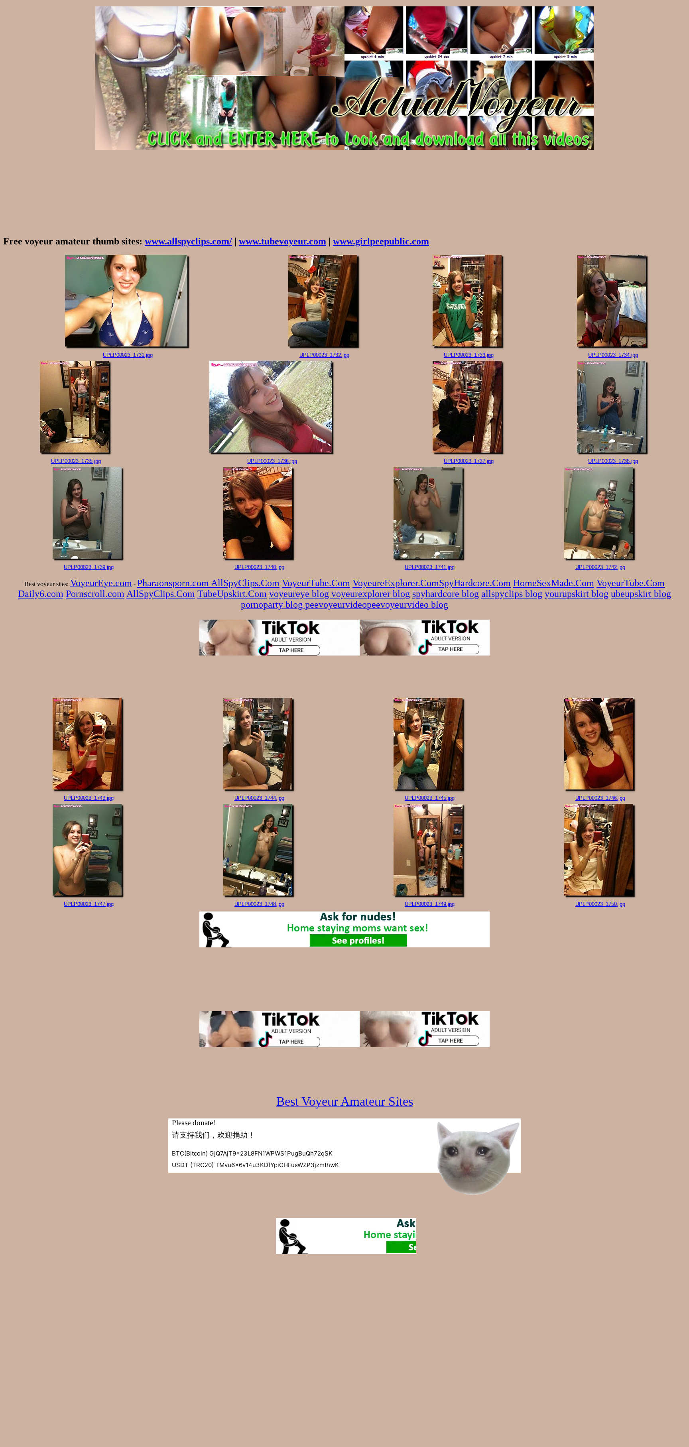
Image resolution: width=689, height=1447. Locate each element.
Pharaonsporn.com (174, 583)
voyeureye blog (300, 594)
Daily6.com (40, 594)
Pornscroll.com (95, 594)
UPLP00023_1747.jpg (89, 904)
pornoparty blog (273, 604)
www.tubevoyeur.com (282, 241)
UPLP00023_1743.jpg (89, 798)
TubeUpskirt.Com (232, 594)
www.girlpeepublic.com (381, 241)
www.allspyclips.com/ (188, 241)
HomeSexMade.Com (553, 583)
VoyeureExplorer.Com (395, 583)
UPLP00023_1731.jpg (128, 355)
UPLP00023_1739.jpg (89, 567)
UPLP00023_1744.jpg (259, 798)
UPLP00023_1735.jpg (76, 461)
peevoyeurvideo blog (407, 604)
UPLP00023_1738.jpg (613, 461)
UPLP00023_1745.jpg (430, 798)
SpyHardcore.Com (475, 583)
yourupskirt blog (576, 594)
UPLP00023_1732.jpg (324, 355)
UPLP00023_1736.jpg (272, 461)
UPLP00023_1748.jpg (259, 904)
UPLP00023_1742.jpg (600, 567)
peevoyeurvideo (336, 604)
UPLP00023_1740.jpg (259, 567)
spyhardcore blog (445, 594)
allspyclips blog (511, 594)
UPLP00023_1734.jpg (613, 355)
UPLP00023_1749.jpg (430, 904)
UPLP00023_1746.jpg (600, 798)
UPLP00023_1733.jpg (469, 355)
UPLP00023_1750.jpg (600, 904)
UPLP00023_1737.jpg (469, 461)
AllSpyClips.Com (245, 583)
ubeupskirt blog (641, 594)
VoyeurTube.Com (316, 583)
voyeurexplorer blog (370, 594)
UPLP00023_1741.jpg (430, 567)
